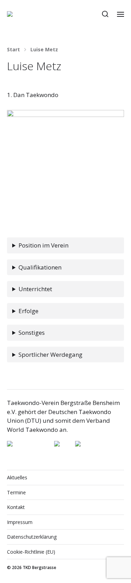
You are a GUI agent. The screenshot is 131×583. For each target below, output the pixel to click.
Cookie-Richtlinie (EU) (31, 551)
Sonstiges (32, 333)
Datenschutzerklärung (32, 536)
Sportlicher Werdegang (50, 354)
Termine (16, 492)
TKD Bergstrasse (39, 567)
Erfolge (28, 311)
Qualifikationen (40, 267)
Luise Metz (44, 49)
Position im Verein (43, 245)
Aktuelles (17, 477)
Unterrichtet (35, 289)
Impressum (19, 522)
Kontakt (16, 507)
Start (13, 49)
